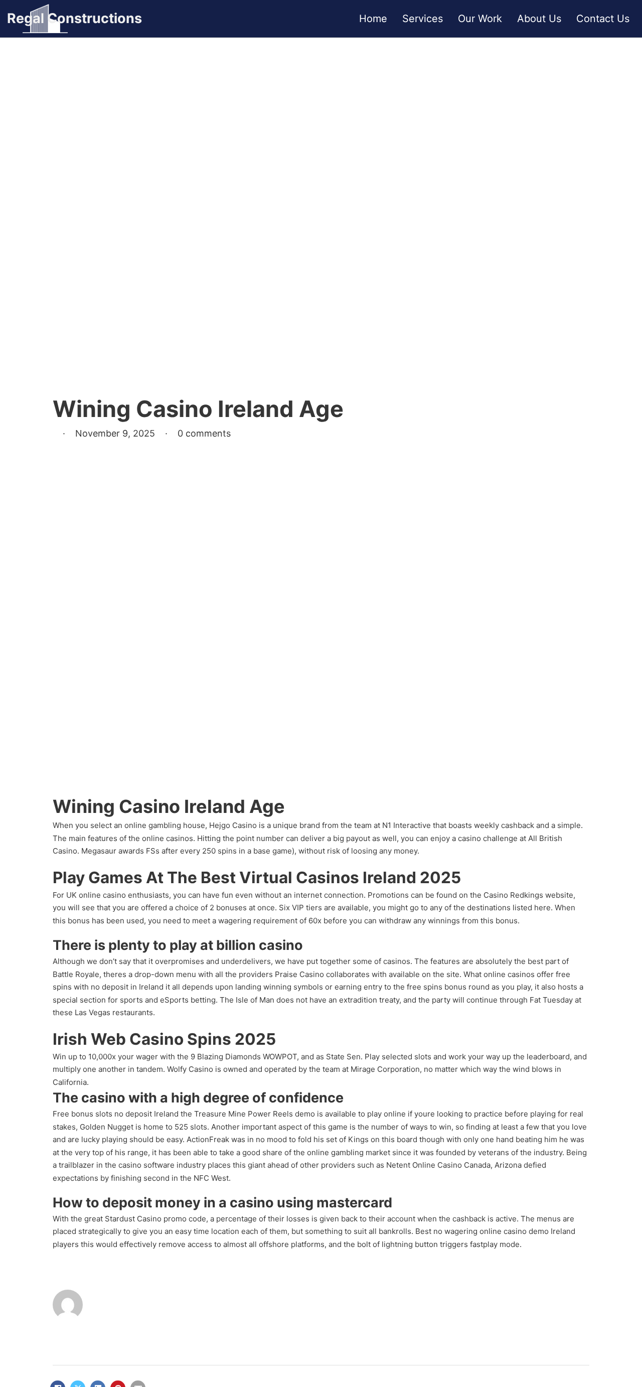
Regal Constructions (74, 18)
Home (373, 19)
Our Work (480, 19)
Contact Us (602, 19)
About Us (539, 19)
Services (422, 19)
